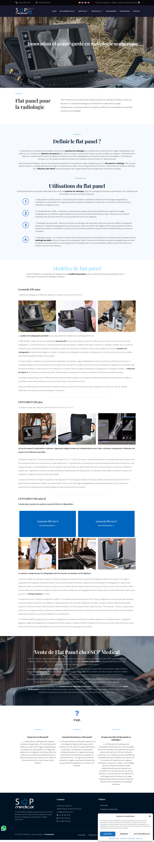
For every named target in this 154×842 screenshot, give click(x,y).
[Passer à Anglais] (82, 3)
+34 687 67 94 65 (44, 3)
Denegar (124, 834)
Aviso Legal (139, 838)
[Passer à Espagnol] (79, 3)
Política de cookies (114, 838)
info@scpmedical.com (65, 812)
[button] (150, 816)
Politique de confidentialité (127, 838)
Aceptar (107, 834)
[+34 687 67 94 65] (36, 2)
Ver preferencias (142, 834)
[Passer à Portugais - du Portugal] (88, 3)
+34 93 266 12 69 (24, 3)
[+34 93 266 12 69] (16, 2)
